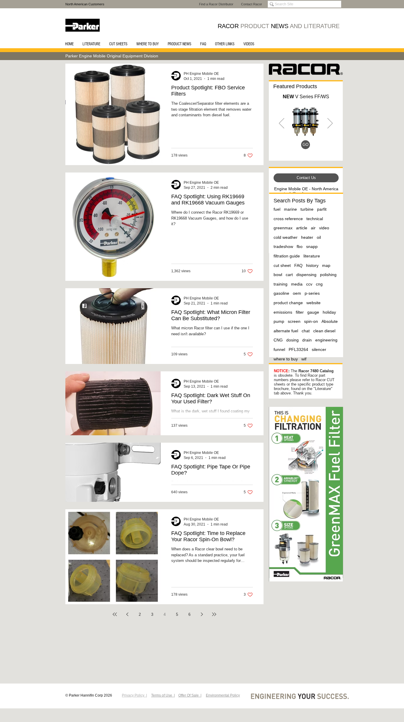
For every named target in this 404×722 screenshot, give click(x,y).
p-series (312, 293)
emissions (283, 312)
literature (311, 256)
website (313, 302)
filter (300, 312)
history (312, 265)
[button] (91, 44)
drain (307, 340)
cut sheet (282, 265)
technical (314, 218)
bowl (278, 274)
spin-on (311, 321)
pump (279, 321)
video (324, 227)
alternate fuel (286, 330)
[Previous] (281, 123)
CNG (278, 340)
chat (306, 330)
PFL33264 (298, 349)
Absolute (329, 321)
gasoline (281, 293)
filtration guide (287, 256)
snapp (312, 246)
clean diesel (324, 330)
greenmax (283, 227)
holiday (329, 312)
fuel (277, 209)
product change (288, 302)
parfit (322, 209)
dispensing (306, 274)
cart (289, 274)
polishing (328, 274)
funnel (279, 349)
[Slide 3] (299, 147)
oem (297, 293)
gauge (313, 312)
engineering (326, 340)
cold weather (286, 237)
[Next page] (201, 614)
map (326, 265)
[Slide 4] (313, 148)
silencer (319, 349)
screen (294, 321)
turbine (306, 209)
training (280, 284)
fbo (300, 246)
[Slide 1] (307, 148)
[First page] (114, 614)
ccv (309, 284)
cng (319, 284)
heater (307, 237)
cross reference (288, 218)
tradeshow (283, 246)
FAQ (298, 265)
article (301, 227)
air (313, 227)
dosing (292, 340)
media (297, 284)
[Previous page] (127, 614)
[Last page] (214, 614)
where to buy (286, 359)
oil (319, 237)
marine (290, 209)
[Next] (330, 123)
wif (303, 359)
